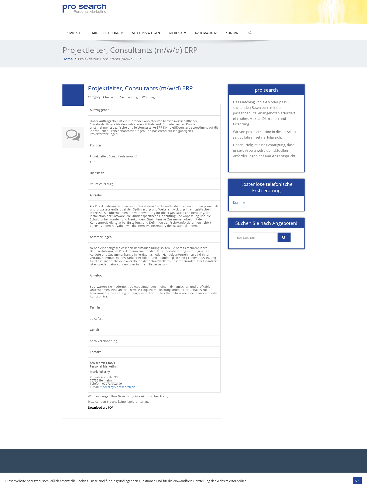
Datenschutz (206, 33)
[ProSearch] (84, 7)
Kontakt (233, 33)
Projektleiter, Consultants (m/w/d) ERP (140, 88)
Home (67, 58)
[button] (250, 33)
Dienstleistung (129, 97)
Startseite (75, 33)
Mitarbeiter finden (108, 33)
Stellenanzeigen (146, 33)
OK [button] (357, 480)
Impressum (177, 33)
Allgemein (109, 97)
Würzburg (148, 97)
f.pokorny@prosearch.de (118, 387)
